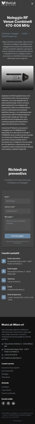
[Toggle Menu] (32, 3)
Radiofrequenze (9, 36)
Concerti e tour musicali (10, 368)
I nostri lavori (6, 390)
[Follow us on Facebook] (3, 403)
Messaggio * (9, 217)
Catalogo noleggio (10, 33)
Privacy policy (17, 420)
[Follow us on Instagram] (8, 403)
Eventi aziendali (7, 371)
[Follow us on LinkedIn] (13, 403)
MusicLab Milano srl (13, 324)
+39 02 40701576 (13, 282)
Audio (25, 33)
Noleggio (5, 374)
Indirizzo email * (10, 207)
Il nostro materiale (8, 393)
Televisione (6, 377)
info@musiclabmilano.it (15, 290)
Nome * (7, 197)
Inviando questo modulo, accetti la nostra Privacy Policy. (17, 242)
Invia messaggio (17, 236)
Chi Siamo (5, 387)
